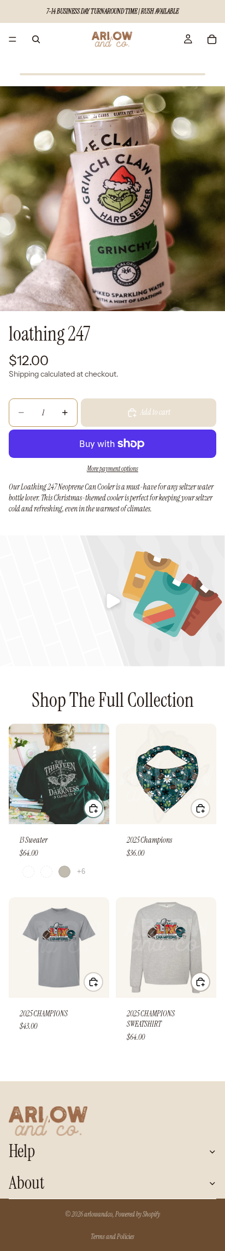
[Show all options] (81, 871)
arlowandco (98, 1214)
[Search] (36, 39)
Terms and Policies (112, 1236)
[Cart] (212, 39)
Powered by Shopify (137, 1214)
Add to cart (155, 412)
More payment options (112, 468)
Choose (102, 808)
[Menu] (12, 39)
